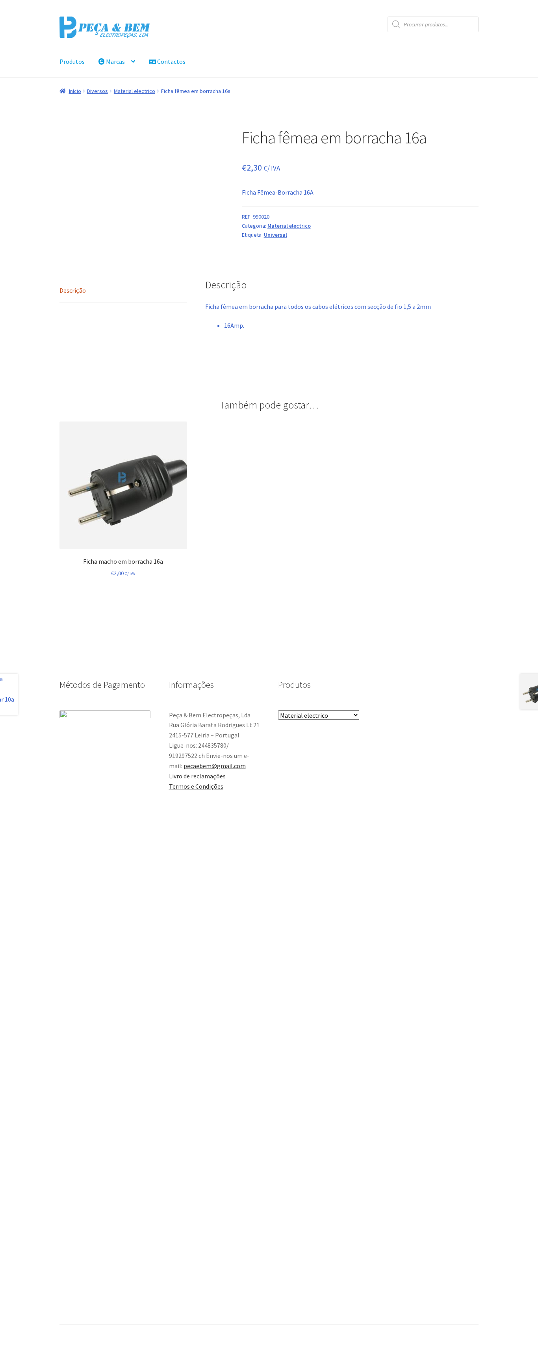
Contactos (171, 61)
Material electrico (134, 91)
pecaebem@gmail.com (215, 766)
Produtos (72, 61)
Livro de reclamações (197, 776)
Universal (275, 234)
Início (75, 91)
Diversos (97, 91)
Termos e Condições (196, 786)
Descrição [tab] (72, 290)
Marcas (115, 61)
